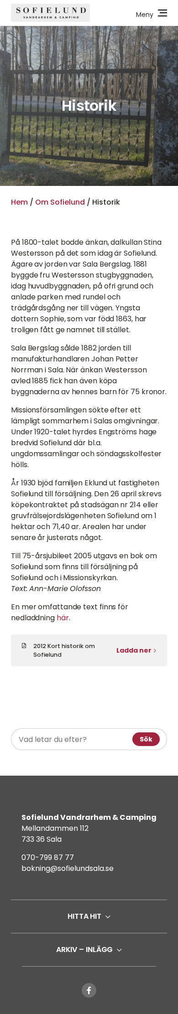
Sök (146, 739)
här (63, 618)
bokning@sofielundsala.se (67, 868)
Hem (19, 202)
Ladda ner (134, 650)
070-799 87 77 (47, 857)
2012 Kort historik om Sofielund (64, 650)
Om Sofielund (60, 202)
